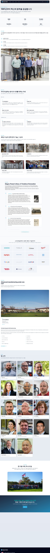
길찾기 (3, 324)
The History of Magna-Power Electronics (21, 188)
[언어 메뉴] (42, 1)
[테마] (44, 1)
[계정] (45, 1)
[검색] (40, 1)
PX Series (13, 220)
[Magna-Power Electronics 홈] (25, 550)
